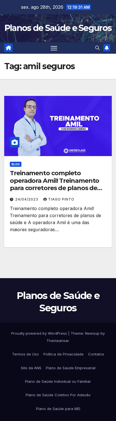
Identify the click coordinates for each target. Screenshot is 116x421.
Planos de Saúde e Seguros (58, 28)
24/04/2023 (27, 199)
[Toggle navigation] (54, 48)
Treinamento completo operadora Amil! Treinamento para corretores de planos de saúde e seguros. (54, 184)
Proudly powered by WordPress (39, 333)
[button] (97, 48)
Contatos (96, 354)
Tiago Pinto (61, 199)
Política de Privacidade (63, 354)
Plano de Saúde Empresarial (70, 368)
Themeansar (57, 340)
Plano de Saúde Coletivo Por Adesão (58, 395)
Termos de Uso (25, 354)
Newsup (92, 333)
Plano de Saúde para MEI (58, 408)
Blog (16, 164)
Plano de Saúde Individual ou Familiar (58, 381)
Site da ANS (31, 368)
